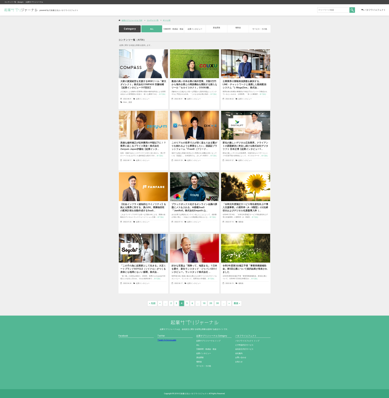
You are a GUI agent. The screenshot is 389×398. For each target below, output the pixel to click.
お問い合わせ (240, 357)
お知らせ (239, 362)
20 (210, 303)
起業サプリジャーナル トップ (208, 341)
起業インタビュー (195, 29)
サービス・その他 (259, 29)
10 (204, 303)
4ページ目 (166, 20)
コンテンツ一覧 (152, 20)
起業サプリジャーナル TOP (132, 20)
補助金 (238, 28)
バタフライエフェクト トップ (247, 341)
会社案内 (239, 353)
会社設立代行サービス (244, 349)
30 (217, 303)
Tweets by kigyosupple (166, 340)
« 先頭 (152, 303)
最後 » (237, 303)
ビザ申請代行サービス (244, 345)
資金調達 (216, 28)
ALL (151, 29)
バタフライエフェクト (375, 10)
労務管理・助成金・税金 (173, 29)
